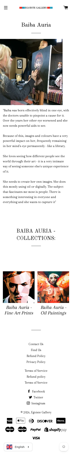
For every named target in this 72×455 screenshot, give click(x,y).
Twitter (38, 397)
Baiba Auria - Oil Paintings (53, 310)
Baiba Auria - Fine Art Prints (18, 310)
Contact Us (36, 344)
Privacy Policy (36, 362)
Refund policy (36, 376)
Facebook (38, 391)
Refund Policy (36, 356)
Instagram (38, 403)
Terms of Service (36, 371)
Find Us (36, 350)
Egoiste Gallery (41, 412)
